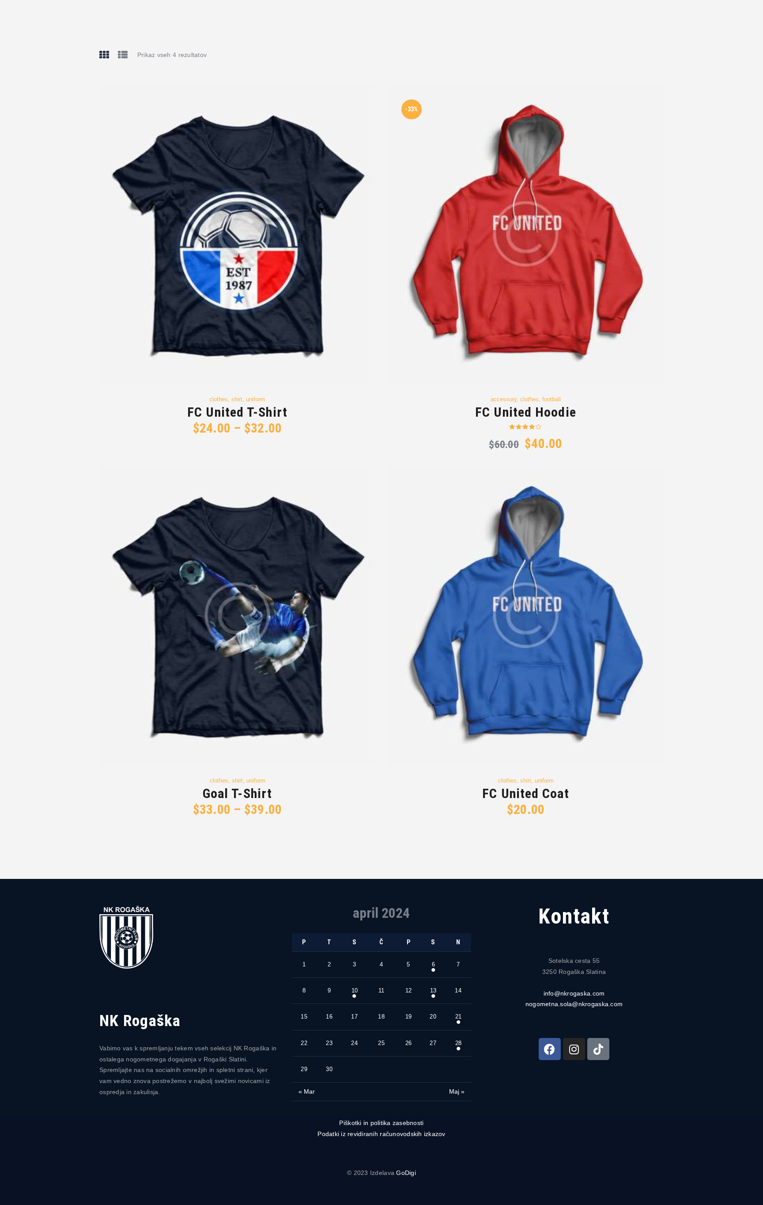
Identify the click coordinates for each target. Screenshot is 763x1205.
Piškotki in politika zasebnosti (381, 1122)
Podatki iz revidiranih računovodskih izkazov (381, 1133)
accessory (504, 399)
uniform (255, 399)
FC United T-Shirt (237, 412)
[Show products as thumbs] (104, 54)
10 (354, 990)
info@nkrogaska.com (574, 993)
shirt (236, 399)
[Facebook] (550, 1049)
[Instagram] (574, 1049)
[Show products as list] (123, 54)
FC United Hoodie (525, 412)
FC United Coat (525, 793)
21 (458, 1016)
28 (458, 1043)
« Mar (306, 1091)
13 (433, 990)
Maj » (457, 1091)
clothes (218, 399)
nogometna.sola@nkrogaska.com (574, 1003)
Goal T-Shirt (237, 793)
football (551, 399)
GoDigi (406, 1172)
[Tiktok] (598, 1049)
